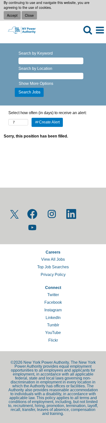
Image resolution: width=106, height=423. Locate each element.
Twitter (53, 295)
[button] (100, 30)
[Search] (87, 30)
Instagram (53, 310)
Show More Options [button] (36, 83)
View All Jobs (53, 259)
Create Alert (49, 122)
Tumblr (53, 325)
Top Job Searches (53, 267)
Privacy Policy (53, 274)
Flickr (53, 340)
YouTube (53, 333)
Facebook (53, 302)
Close (29, 15)
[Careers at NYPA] (20, 30)
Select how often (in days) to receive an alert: (47, 113)
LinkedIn (53, 318)
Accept (12, 15)
